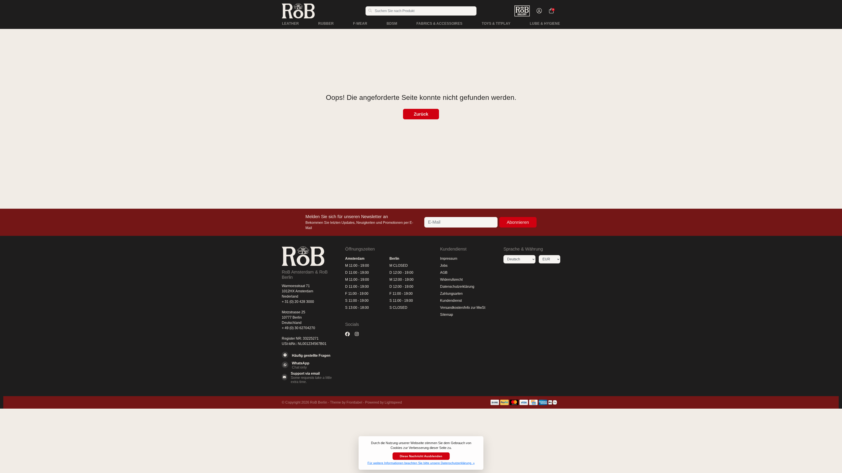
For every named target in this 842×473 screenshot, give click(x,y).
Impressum (448, 258)
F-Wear (360, 23)
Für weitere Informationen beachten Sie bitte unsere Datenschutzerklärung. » (421, 463)
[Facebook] (349, 334)
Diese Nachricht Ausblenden (421, 456)
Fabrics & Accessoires (439, 23)
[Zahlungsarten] (495, 402)
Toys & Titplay (496, 23)
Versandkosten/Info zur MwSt (462, 307)
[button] (538, 11)
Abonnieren (518, 222)
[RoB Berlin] (323, 10)
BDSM (392, 23)
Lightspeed (393, 402)
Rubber (326, 23)
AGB (444, 272)
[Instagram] (358, 334)
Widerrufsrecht (451, 279)
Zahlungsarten (451, 293)
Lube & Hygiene (545, 23)
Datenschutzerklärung (457, 286)
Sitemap (446, 314)
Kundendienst (451, 300)
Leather (290, 23)
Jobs (444, 265)
